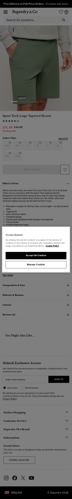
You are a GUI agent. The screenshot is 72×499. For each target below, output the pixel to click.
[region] (36, 249)
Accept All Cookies (36, 255)
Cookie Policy (52, 246)
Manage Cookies (36, 264)
